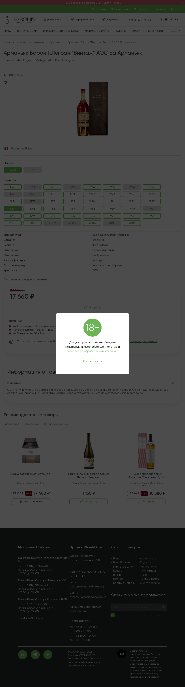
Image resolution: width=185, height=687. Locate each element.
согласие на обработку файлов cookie (92, 351)
